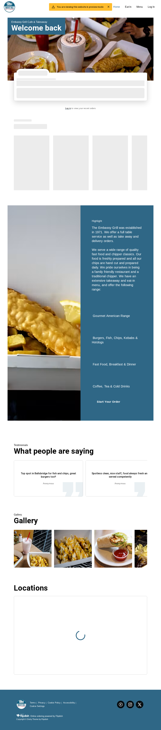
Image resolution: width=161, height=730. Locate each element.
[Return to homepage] (21, 704)
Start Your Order (108, 401)
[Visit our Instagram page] (130, 704)
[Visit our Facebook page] (121, 704)
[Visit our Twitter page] (139, 704)
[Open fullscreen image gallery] (33, 549)
